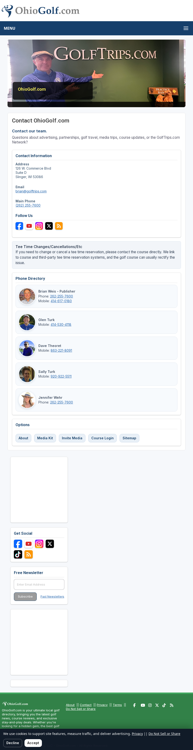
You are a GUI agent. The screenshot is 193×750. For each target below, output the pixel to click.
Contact (86, 705)
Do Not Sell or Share (81, 709)
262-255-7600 (61, 296)
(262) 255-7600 (28, 205)
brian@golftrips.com (31, 191)
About (23, 438)
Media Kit (45, 438)
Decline (12, 743)
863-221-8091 (61, 350)
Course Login (102, 438)
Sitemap (129, 438)
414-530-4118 (61, 324)
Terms (117, 705)
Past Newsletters (52, 596)
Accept (33, 743)
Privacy (102, 705)
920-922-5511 (61, 376)
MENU (9, 28)
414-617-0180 (61, 301)
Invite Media (72, 438)
